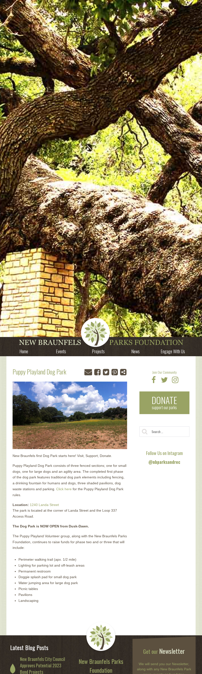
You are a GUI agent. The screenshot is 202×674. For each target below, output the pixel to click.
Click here (64, 489)
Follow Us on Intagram (164, 457)
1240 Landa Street (44, 505)
